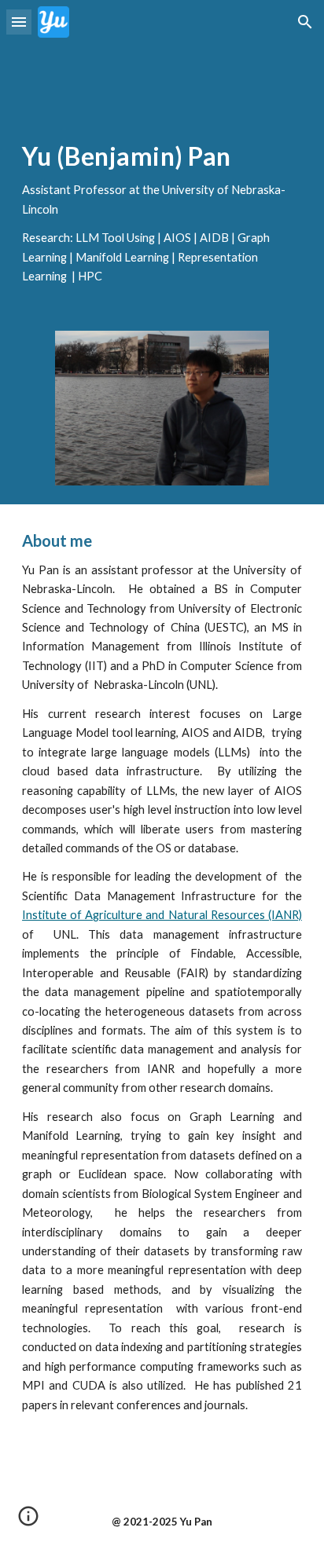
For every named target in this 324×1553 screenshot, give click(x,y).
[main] (162, 214)
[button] (19, 21)
